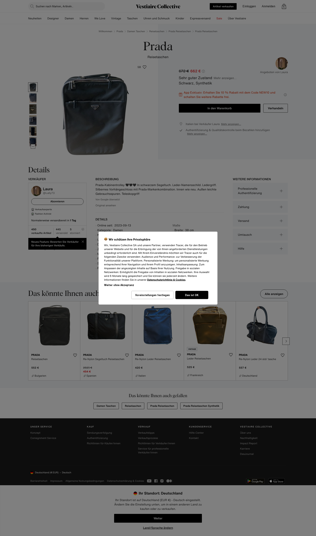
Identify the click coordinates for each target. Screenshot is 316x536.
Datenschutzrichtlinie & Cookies (166, 280)
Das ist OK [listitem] (192, 295)
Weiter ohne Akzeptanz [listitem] (119, 285)
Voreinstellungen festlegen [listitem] (152, 295)
